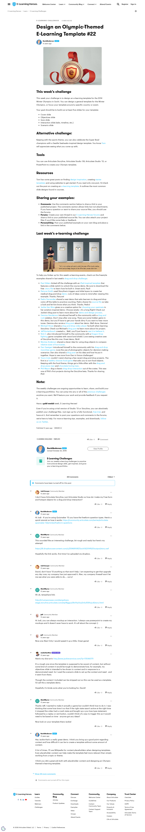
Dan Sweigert (47, 347)
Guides (37, 797)
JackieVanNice (46, 653)
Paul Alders (46, 283)
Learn (25, 11)
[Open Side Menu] (9, 4)
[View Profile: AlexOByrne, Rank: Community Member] (37, 536)
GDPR (127, 804)
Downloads (74, 804)
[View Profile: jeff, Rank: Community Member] (37, 616)
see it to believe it (96, 331)
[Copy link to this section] (73, 92)
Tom (104, 143)
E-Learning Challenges (38, 11)
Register (125, 4)
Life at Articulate (112, 819)
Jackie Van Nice (48, 307)
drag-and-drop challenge (76, 278)
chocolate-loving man (69, 366)
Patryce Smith (47, 291)
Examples (74, 807)
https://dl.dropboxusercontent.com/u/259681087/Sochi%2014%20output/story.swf (72, 548)
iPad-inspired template (90, 283)
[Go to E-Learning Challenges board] (40, 461)
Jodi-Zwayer (45, 491)
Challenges (39, 807)
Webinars (38, 804)
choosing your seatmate (93, 307)
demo (64, 294)
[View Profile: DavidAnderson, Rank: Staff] (39, 42)
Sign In (133, 4)
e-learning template (70, 186)
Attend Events (75, 817)
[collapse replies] (31, 491)
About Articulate (112, 797)
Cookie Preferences (58, 827)
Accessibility (111, 813)
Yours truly (45, 358)
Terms (39, 827)
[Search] (118, 4)
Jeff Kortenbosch (48, 331)
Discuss (73, 797)
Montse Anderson (48, 342)
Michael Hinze (47, 326)
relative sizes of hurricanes (53, 344)
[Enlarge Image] (72, 66)
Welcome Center (94, 797)
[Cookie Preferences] (3, 828)
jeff (42, 614)
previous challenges (96, 392)
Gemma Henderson (49, 315)
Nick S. (44, 334)
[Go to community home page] (25, 4)
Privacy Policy (129, 800)
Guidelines (92, 800)
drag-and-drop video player (74, 326)
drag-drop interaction (72, 368)
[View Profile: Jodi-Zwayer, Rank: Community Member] (37, 492)
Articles (55, 800)
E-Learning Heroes (14, 11)
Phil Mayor (45, 368)
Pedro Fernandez (48, 299)
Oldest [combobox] (111, 477)
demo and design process (90, 312)
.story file (49, 288)
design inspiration (78, 179)
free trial (97, 412)
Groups (73, 814)
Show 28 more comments (45, 774)
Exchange (74, 800)
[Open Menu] (135, 11)
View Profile (98, 449)
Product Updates (59, 803)
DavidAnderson (48, 41)
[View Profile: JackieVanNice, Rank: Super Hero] (37, 654)
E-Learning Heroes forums (88, 215)
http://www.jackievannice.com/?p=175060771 (73, 658)
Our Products (111, 800)
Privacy (46, 827)
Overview (128, 797)
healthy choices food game (60, 360)
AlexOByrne (45, 534)
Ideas (73, 810)
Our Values (110, 804)
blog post (70, 323)
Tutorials (38, 800)
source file (96, 302)
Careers (109, 816)
